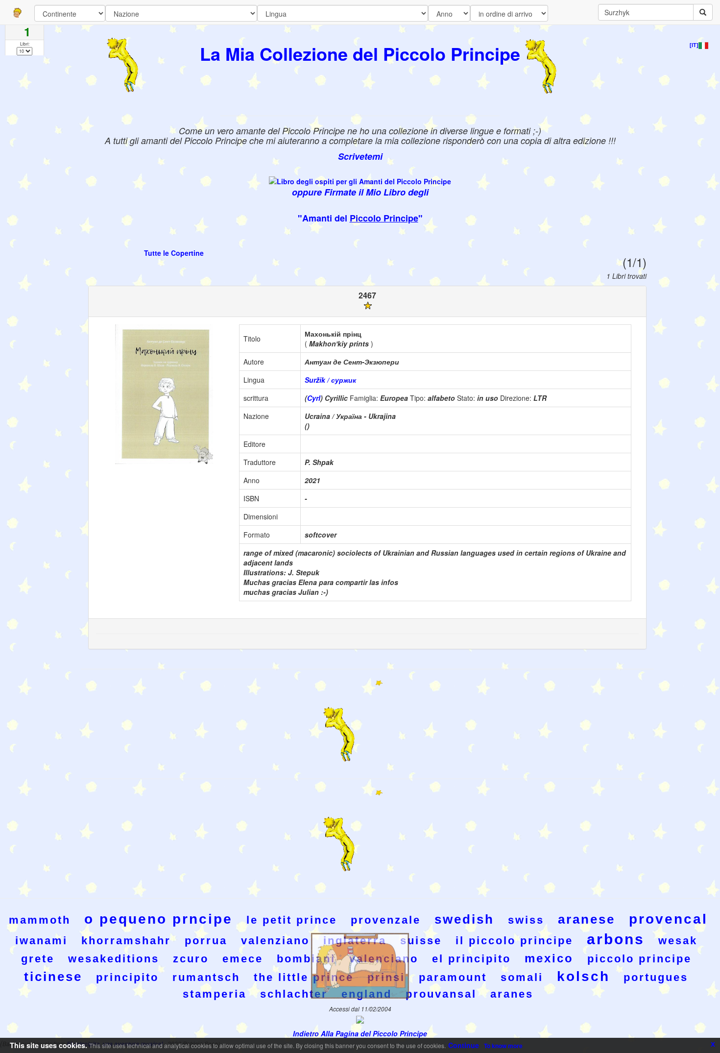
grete (37, 959)
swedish (464, 919)
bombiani (306, 959)
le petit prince (291, 920)
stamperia (214, 994)
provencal (668, 919)
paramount (453, 977)
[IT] (694, 45)
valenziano (275, 940)
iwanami (41, 940)
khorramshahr (126, 940)
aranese (586, 919)
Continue (463, 1045)
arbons (616, 939)
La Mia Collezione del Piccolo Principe (360, 53)
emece (242, 959)
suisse (421, 940)
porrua (206, 940)
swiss (526, 920)
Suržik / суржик (330, 380)
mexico (549, 958)
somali (522, 977)
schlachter (294, 994)
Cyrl (313, 398)
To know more (503, 1045)
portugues (656, 977)
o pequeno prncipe (158, 919)
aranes (511, 994)
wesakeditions (113, 959)
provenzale (386, 920)
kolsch (583, 976)
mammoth (40, 920)
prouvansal (441, 994)
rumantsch (206, 977)
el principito (471, 959)
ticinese (53, 976)
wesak (677, 940)
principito (127, 977)
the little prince (304, 977)
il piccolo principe (514, 940)
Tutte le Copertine (174, 253)
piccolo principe (639, 959)
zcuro (191, 959)
